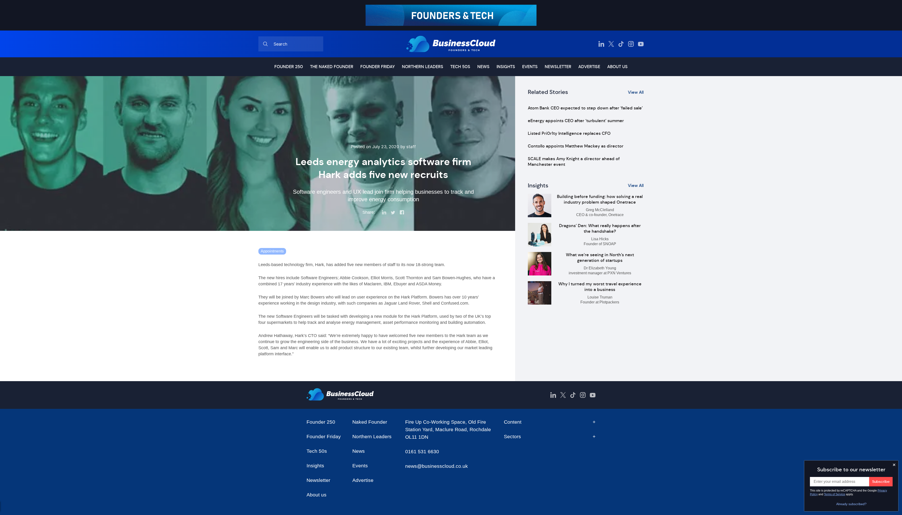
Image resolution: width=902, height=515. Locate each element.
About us (617, 66)
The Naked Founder (331, 66)
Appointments (272, 251)
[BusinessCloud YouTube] (641, 44)
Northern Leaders (422, 66)
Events (530, 66)
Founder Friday (377, 66)
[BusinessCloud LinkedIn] (601, 44)
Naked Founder (369, 422)
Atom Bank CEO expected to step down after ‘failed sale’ (585, 108)
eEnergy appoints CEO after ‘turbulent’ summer (576, 120)
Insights (506, 66)
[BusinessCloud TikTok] (621, 44)
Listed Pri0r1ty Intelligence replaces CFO (569, 133)
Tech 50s (460, 66)
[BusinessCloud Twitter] (611, 44)
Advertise (589, 66)
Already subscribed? (851, 504)
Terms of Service (834, 494)
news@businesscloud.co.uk (436, 466)
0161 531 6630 (422, 451)
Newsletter (558, 66)
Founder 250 (288, 66)
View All (636, 92)
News (483, 66)
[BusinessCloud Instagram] (631, 44)
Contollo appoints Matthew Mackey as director (575, 146)
